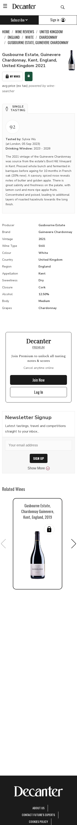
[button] (15, 108)
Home (6, 31)
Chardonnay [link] (48, 37)
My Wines (15, 76)
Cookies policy (38, 821)
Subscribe (18, 20)
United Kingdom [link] (51, 31)
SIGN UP (38, 458)
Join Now (38, 380)
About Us (38, 808)
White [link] (29, 37)
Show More (36, 468)
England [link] (14, 37)
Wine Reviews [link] (24, 31)
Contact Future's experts (38, 814)
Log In (38, 392)
